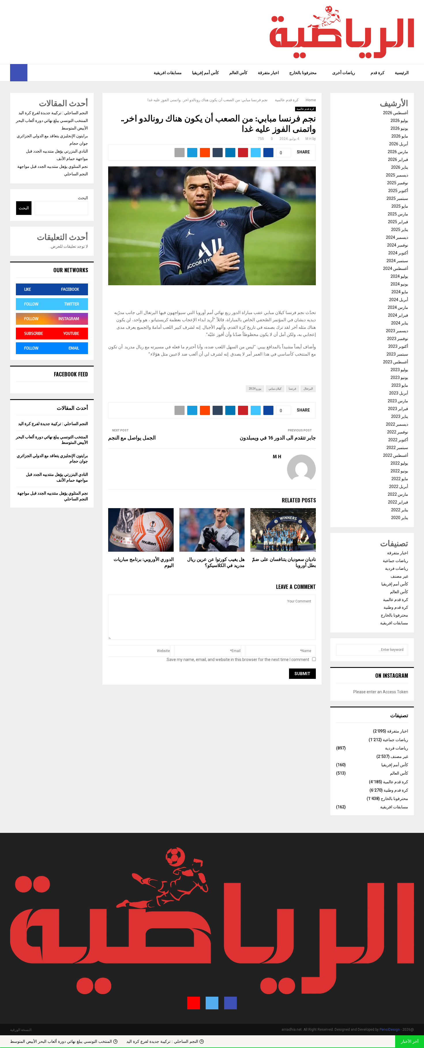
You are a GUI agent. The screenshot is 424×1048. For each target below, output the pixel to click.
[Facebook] (46, 72)
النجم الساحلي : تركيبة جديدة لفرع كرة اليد (53, 112)
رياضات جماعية (395, 560)
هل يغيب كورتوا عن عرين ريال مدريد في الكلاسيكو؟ (216, 563)
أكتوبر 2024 (398, 253)
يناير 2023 (399, 416)
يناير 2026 (399, 167)
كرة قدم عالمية (305, 108)
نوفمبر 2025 (397, 183)
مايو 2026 (399, 136)
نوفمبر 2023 (397, 338)
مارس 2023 (398, 401)
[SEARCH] (342, 650)
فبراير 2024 (398, 315)
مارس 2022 (398, 494)
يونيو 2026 (399, 128)
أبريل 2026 (398, 144)
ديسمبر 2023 (397, 330)
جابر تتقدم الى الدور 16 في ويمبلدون (278, 438)
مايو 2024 (399, 292)
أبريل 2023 (398, 393)
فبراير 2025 (398, 221)
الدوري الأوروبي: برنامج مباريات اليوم (144, 563)
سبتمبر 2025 (397, 198)
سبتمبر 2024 (397, 260)
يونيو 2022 (399, 471)
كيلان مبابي (275, 388)
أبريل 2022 (398, 486)
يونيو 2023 (399, 377)
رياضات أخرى (343, 72)
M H (308, 139)
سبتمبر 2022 (397, 447)
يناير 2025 (399, 229)
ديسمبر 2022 (397, 424)
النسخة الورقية (20, 1030)
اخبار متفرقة (268, 72)
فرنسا (292, 388)
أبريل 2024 (398, 299)
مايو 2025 (399, 206)
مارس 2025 (398, 214)
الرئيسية (402, 72)
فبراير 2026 (398, 159)
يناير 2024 (399, 323)
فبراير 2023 (398, 408)
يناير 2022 (399, 510)
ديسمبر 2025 (397, 175)
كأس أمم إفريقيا (205, 72)
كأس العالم (238, 72)
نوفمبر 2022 (397, 432)
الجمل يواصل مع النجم (132, 438)
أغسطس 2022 (395, 455)
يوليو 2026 (399, 120)
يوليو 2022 (399, 463)
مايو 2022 (399, 478)
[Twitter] (40, 72)
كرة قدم (377, 72)
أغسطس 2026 (395, 112)
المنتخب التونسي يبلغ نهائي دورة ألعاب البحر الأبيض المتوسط (98, 1041)
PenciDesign (390, 1030)
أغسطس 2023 (395, 362)
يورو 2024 (255, 388)
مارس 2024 (398, 307)
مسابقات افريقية (168, 72)
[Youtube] (32, 72)
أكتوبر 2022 (398, 439)
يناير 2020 (399, 517)
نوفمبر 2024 (397, 245)
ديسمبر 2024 (397, 237)
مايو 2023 (399, 385)
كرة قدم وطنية (396, 607)
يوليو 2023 (399, 369)
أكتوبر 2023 (398, 346)
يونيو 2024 (399, 284)
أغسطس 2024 (395, 268)
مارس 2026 (398, 151)
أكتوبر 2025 (398, 190)
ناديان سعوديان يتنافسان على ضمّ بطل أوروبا (284, 563)
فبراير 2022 (398, 502)
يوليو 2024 (399, 276)
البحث (83, 198)
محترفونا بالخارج (303, 72)
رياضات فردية (396, 568)
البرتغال (308, 388)
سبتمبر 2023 (397, 354)
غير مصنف (399, 576)
